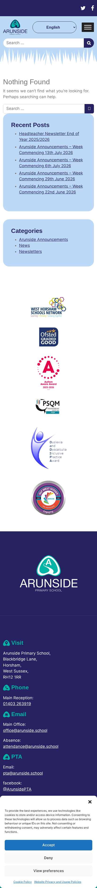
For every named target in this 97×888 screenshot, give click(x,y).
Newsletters (30, 251)
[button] (90, 801)
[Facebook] (92, 8)
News (24, 245)
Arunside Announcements (43, 239)
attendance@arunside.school (30, 746)
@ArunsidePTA (17, 789)
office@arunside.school (25, 730)
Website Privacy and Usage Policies (57, 882)
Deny (48, 858)
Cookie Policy (22, 882)
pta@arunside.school (23, 773)
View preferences (48, 871)
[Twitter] (83, 8)
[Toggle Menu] (88, 27)
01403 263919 (17, 703)
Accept (48, 845)
